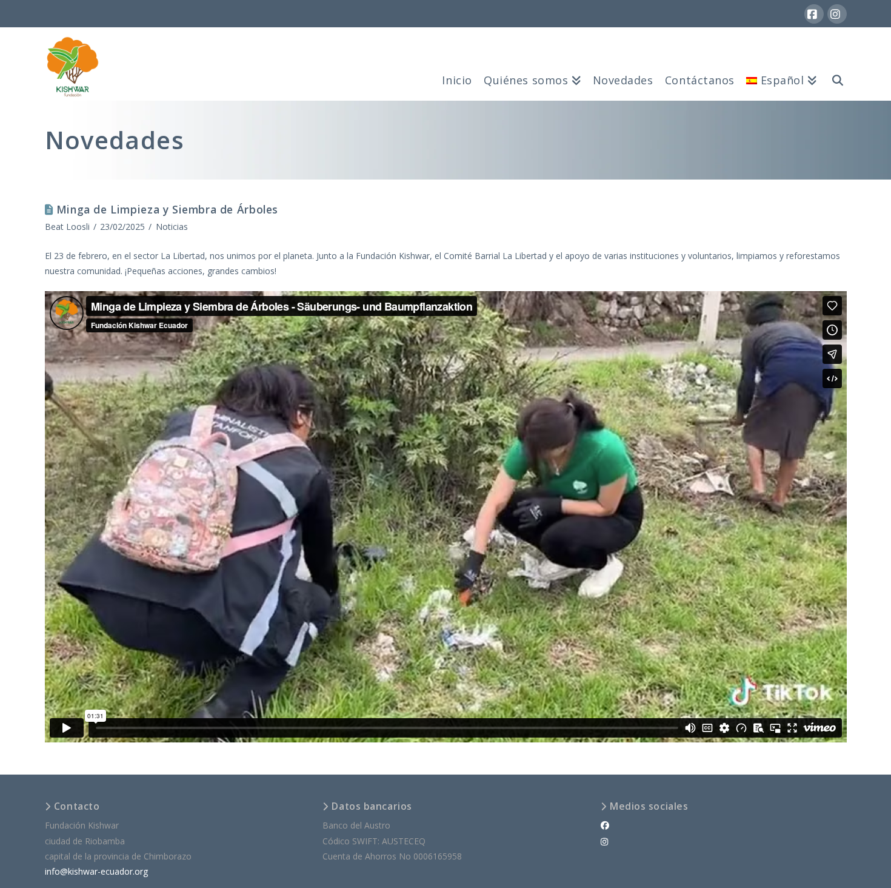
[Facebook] (814, 14)
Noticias (172, 226)
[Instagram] (837, 14)
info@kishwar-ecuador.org (96, 871)
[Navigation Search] (835, 63)
